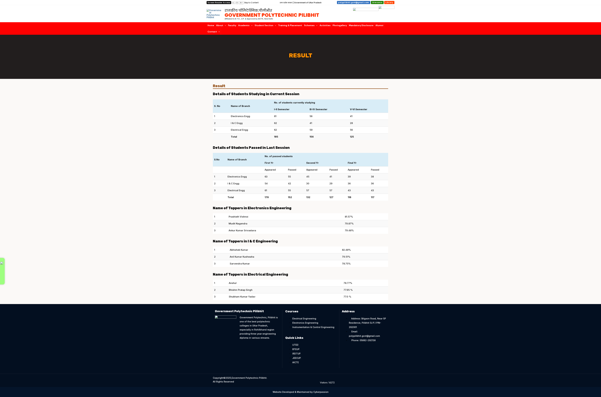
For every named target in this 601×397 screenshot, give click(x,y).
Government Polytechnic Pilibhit (272, 13)
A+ (241, 3)
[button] (354, 2)
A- (233, 3)
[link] (251, 2)
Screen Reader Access (219, 2)
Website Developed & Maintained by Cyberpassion (301, 392)
